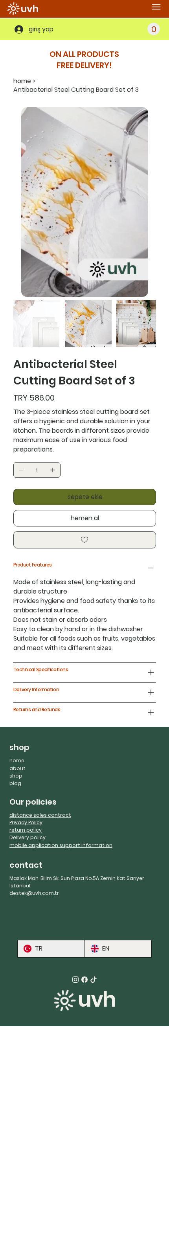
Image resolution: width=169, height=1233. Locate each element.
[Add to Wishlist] (84, 539)
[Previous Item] (24, 202)
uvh (30, 8)
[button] (153, 29)
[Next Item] (145, 202)
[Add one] (53, 470)
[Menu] (156, 7)
